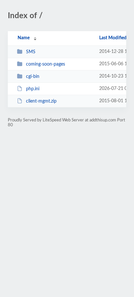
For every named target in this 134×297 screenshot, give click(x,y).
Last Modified (113, 38)
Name (24, 38)
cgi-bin (32, 76)
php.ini (32, 89)
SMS (30, 52)
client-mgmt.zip (41, 101)
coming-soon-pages (45, 64)
